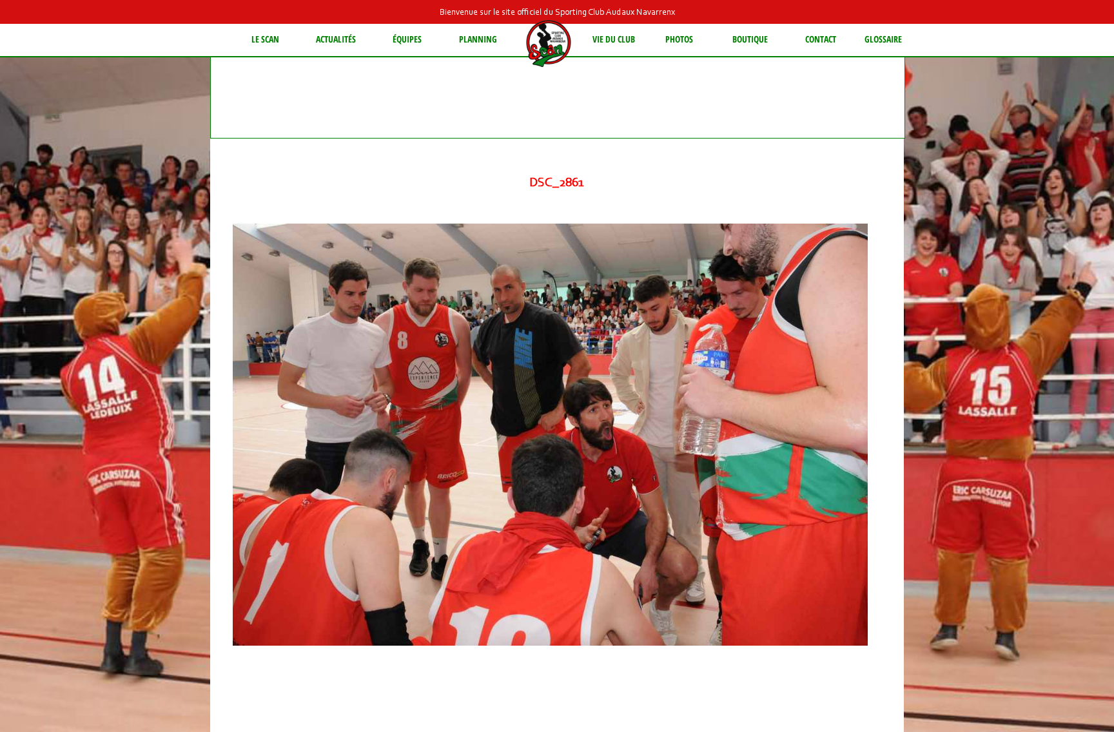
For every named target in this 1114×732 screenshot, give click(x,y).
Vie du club (613, 39)
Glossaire (883, 39)
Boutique (750, 39)
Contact (820, 39)
